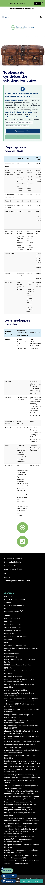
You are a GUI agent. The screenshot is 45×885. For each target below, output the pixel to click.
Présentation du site (12, 618)
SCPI (6, 642)
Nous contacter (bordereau (14, 569)
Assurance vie (9, 639)
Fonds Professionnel (11, 654)
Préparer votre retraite (12, 630)
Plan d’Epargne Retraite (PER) (15, 645)
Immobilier (8, 621)
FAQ (5, 608)
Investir (8, 871)
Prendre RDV (10, 876)
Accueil (7, 615)
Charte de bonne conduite (14, 599)
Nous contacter (23, 137)
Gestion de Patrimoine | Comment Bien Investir (22, 742)
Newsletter (10, 881)
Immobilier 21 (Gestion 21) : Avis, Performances (22, 766)
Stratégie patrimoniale (13, 627)
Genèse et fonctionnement (15, 605)
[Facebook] (19, 585)
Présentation (9, 596)
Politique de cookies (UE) (13, 611)
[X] (26, 585)
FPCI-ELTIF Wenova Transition (15, 690)
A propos (7, 602)
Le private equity (10, 656)
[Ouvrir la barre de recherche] (41, 17)
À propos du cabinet (22, 131)
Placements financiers (13, 624)
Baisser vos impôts (11, 633)
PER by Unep (9, 668)
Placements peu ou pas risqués (16, 636)
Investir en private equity (13, 676)
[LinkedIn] (22, 585)
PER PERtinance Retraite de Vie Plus (17, 665)
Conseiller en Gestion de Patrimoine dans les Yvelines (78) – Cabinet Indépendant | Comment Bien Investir (21, 831)
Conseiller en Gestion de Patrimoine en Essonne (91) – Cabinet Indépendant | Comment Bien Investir (19, 839)
